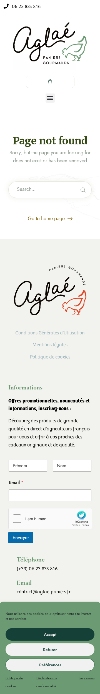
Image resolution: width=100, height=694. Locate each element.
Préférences (50, 665)
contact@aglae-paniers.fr (44, 592)
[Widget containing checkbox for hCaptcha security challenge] (50, 518)
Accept (50, 634)
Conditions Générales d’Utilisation (50, 333)
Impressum (86, 678)
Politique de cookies (50, 357)
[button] (50, 98)
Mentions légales (50, 345)
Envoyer (20, 537)
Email (16, 482)
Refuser (50, 650)
